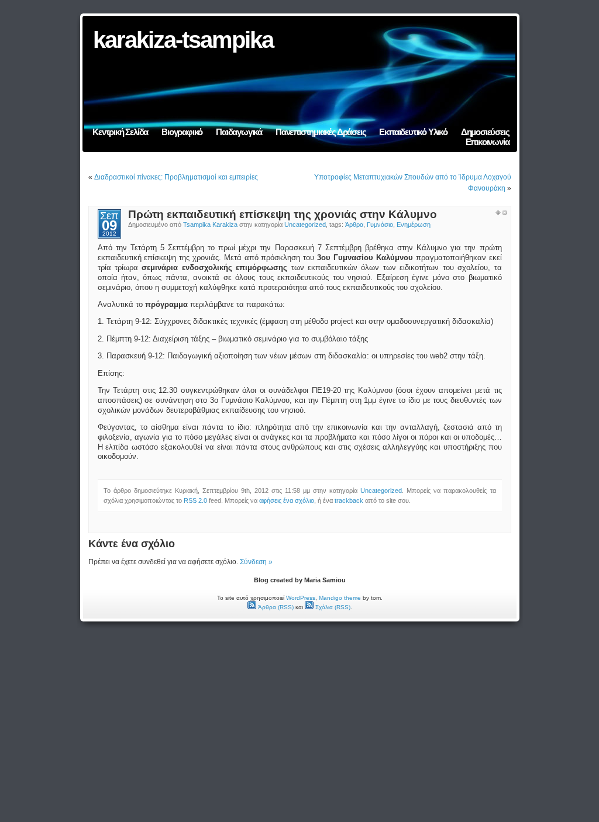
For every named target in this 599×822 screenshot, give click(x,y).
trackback (349, 500)
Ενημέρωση (414, 224)
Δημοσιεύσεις (485, 132)
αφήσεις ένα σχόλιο (286, 500)
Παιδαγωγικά (239, 132)
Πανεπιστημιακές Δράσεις (321, 132)
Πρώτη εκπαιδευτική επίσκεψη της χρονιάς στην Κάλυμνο (282, 214)
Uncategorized (305, 224)
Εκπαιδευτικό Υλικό (413, 132)
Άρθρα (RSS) (275, 607)
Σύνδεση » (256, 562)
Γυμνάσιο (380, 224)
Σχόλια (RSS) (332, 607)
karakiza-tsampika (183, 40)
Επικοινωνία (488, 142)
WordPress (300, 598)
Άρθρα (354, 224)
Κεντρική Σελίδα (120, 132)
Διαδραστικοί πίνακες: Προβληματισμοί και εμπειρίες (176, 177)
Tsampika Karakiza (210, 224)
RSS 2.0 (195, 500)
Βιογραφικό (181, 132)
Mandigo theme (340, 598)
